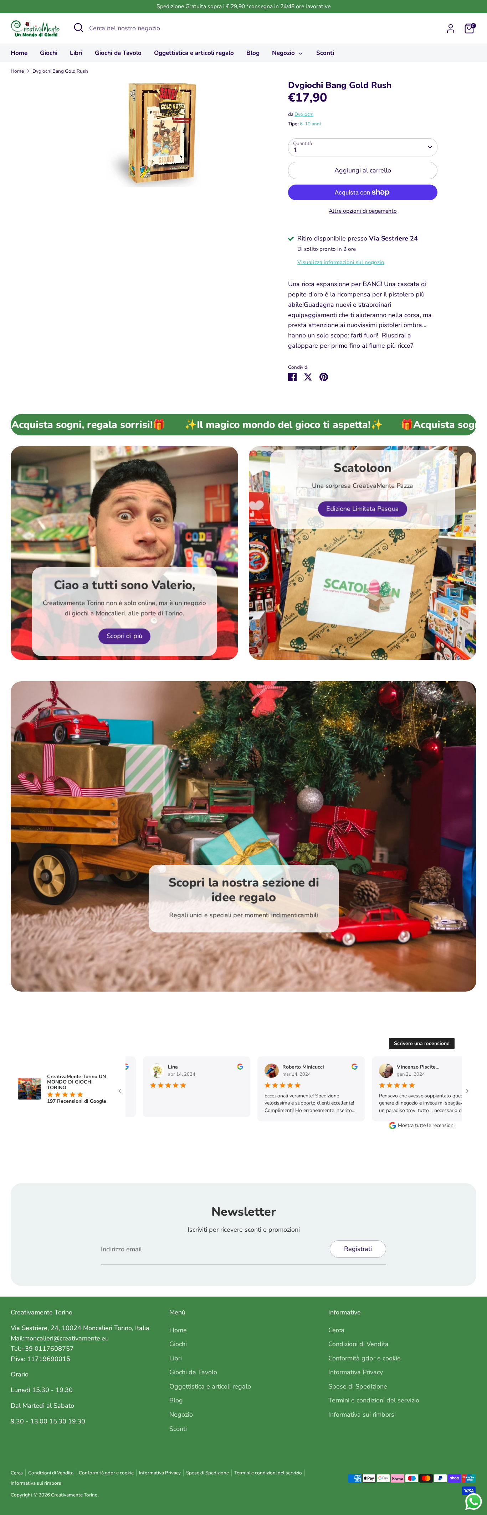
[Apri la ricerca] (78, 27)
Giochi (48, 53)
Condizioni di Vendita (358, 1344)
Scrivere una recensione (422, 1043)
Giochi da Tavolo (118, 53)
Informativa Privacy (355, 1372)
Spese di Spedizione (357, 1386)
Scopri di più (124, 636)
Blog (253, 53)
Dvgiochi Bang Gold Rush (60, 71)
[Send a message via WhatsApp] (473, 1501)
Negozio (284, 53)
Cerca (336, 1330)
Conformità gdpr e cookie (364, 1358)
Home (19, 53)
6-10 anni (310, 123)
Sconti (325, 53)
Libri (76, 53)
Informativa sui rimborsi (362, 1414)
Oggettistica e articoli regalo (194, 53)
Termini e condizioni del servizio (373, 1400)
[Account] (451, 28)
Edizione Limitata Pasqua (362, 509)
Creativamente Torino (74, 1494)
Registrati (358, 1249)
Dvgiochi (303, 114)
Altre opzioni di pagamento (363, 211)
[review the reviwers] (228, 1068)
